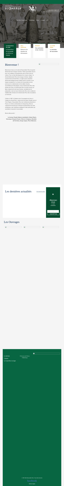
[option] (13, 285)
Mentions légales (32, 483)
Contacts (6, 358)
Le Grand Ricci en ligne (10, 360)
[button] (3, 285)
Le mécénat (7, 356)
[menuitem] (47, 17)
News (37, 19)
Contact (43, 19)
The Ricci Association (21, 19)
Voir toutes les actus (40, 191)
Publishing (31, 19)
